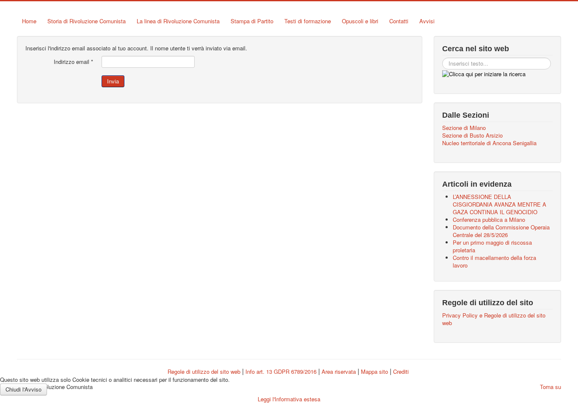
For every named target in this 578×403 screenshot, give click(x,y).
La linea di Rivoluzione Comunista (178, 21)
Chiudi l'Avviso (23, 389)
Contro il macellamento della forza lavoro (494, 261)
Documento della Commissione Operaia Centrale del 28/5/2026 (501, 231)
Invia (113, 81)
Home (29, 21)
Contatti (398, 21)
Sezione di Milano (464, 128)
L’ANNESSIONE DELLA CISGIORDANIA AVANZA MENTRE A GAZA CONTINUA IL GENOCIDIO (499, 204)
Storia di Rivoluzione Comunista (86, 21)
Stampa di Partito (252, 21)
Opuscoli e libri (360, 21)
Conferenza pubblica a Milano (489, 219)
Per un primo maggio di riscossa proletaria (492, 246)
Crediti (401, 371)
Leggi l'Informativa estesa (289, 399)
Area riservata (339, 371)
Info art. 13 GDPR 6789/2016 (281, 371)
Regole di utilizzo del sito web (204, 371)
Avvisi (427, 21)
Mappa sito (375, 371)
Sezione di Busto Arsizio (472, 135)
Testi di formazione (307, 21)
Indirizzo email (73, 62)
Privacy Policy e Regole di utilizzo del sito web (493, 319)
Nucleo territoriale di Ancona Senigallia (489, 143)
